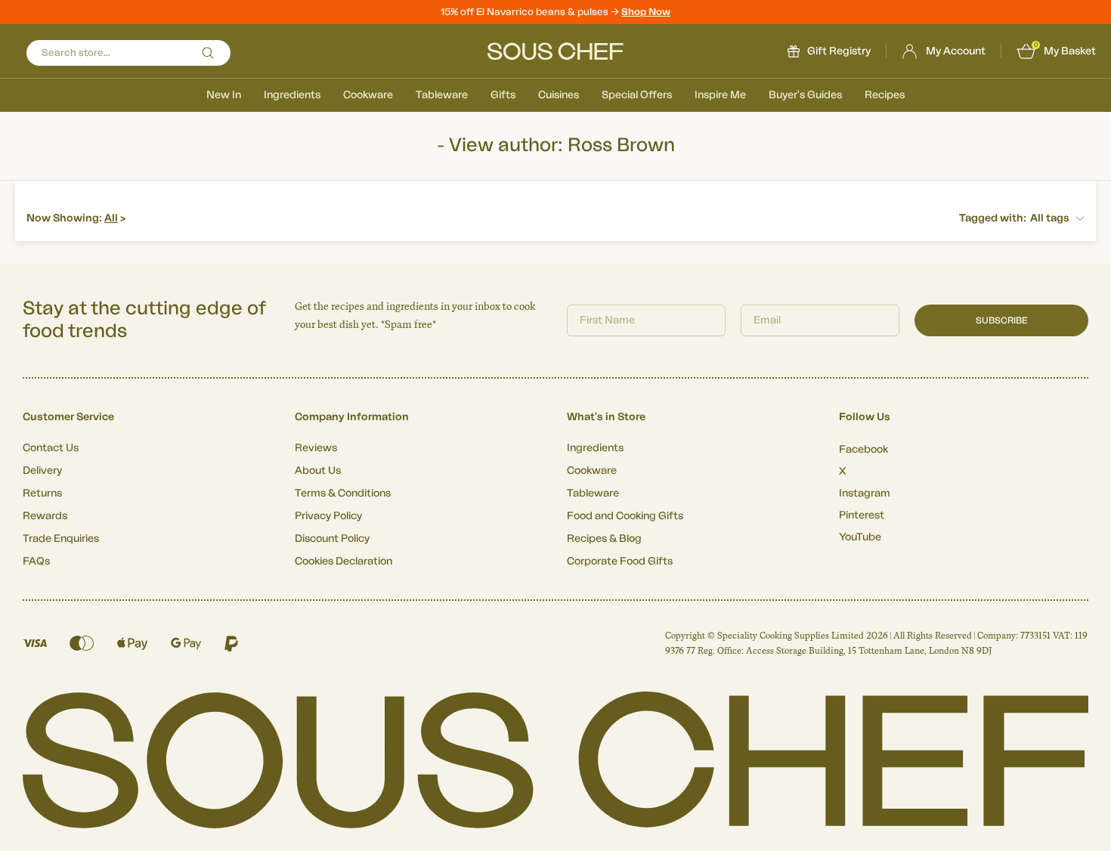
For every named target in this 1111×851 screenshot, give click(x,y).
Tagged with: (992, 218)
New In (223, 95)
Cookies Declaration (343, 561)
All (111, 218)
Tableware (442, 95)
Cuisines (558, 95)
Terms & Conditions (343, 493)
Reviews (316, 448)
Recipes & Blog (604, 539)
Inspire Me (720, 95)
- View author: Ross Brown (556, 145)
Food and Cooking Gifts (625, 516)
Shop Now (645, 12)
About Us (318, 471)
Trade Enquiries (61, 539)
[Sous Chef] (555, 51)
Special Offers (637, 95)
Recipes (885, 95)
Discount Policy (332, 539)
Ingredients (292, 95)
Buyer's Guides (805, 95)
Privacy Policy (328, 516)
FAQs (36, 561)
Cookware (368, 95)
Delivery (42, 471)
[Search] (208, 53)
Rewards (45, 516)
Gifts (503, 95)
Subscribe (1002, 320)
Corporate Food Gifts (620, 561)
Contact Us (51, 448)
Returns (42, 493)
